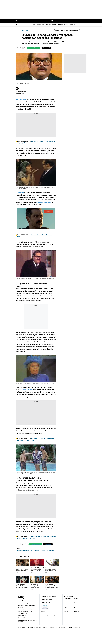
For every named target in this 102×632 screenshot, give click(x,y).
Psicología (54, 24)
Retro (75, 607)
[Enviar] (16, 24)
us (64, 603)
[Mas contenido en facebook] (47, 615)
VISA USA (66, 24)
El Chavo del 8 (21, 550)
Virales (66, 611)
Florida (34, 24)
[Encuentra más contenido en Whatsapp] (24, 48)
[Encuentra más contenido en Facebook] (17, 48)
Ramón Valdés (27, 390)
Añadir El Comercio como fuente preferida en (67, 30)
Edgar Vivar (29, 550)
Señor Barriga (50, 550)
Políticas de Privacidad (46, 599)
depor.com (47, 627)
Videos (76, 598)
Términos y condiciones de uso (48, 596)
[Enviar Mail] (17, 91)
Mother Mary (60, 24)
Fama (65, 607)
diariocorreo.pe (62, 627)
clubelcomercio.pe (31, 627)
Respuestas (67, 598)
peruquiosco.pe (72, 627)
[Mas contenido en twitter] (51, 615)
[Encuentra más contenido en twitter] (20, 48)
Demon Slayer (72, 24)
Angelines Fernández (39, 550)
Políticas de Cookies (46, 602)
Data (75, 603)
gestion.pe (40, 627)
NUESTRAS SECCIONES (69, 596)
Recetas (76, 611)
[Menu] (17, 20)
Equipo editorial (21, 600)
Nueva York (48, 24)
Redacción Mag (22, 91)
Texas (43, 24)
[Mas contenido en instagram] (54, 615)
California (39, 24)
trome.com (54, 627)
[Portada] (21, 599)
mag (79, 627)
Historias (66, 616)
